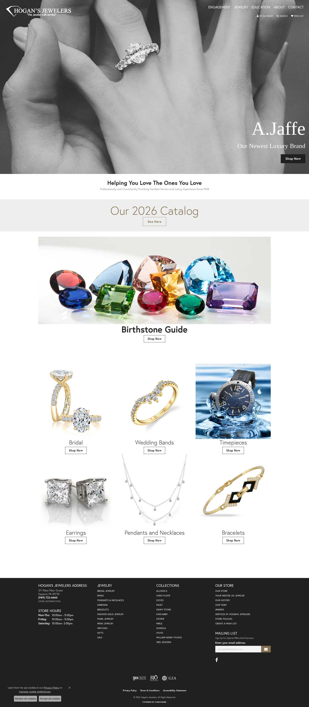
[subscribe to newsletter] (266, 649)
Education (261, 7)
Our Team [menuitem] (220, 604)
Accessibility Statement (174, 690)
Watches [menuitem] (102, 628)
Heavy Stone (163, 609)
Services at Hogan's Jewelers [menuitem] (232, 614)
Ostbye (160, 618)
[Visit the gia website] (169, 678)
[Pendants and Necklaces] (154, 491)
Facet (159, 604)
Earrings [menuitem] (102, 604)
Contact (296, 7)
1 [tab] (143, 168)
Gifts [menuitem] (100, 632)
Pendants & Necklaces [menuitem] (110, 600)
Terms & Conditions (150, 690)
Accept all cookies (50, 698)
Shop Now (293, 158)
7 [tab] (166, 168)
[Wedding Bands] (154, 401)
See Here (154, 221)
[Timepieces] (233, 401)
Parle (159, 623)
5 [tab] (158, 168)
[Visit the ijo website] (139, 678)
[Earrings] (75, 491)
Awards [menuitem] (219, 609)
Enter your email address (230, 642)
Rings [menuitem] (100, 595)
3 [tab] (150, 168)
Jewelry (241, 7)
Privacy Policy (130, 690)
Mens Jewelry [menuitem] (105, 623)
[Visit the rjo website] (153, 678)
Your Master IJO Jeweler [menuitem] (229, 595)
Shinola (161, 628)
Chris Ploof (163, 595)
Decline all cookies (25, 698)
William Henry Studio (169, 637)
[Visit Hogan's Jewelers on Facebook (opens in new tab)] (216, 660)
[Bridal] (75, 401)
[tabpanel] (154, 87)
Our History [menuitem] (222, 600)
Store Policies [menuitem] (223, 618)
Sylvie (159, 632)
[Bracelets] (233, 491)
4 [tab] (154, 168)
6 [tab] (162, 168)
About (279, 7)
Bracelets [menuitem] (103, 609)
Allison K (161, 590)
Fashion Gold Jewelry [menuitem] (110, 614)
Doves (160, 600)
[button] (265, 16)
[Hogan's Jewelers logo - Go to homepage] (40, 11)
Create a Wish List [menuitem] (226, 623)
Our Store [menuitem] (221, 590)
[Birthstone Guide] (154, 280)
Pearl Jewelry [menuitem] (105, 618)
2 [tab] (147, 168)
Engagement (219, 7)
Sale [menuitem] (99, 637)
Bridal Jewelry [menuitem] (106, 590)
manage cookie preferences (35, 691)
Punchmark (160, 702)
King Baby (162, 614)
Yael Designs (163, 642)
